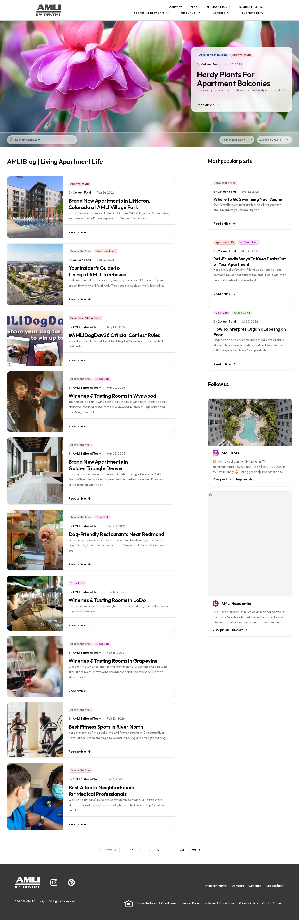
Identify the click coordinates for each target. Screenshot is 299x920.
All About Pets (249, 242)
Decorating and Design (213, 54)
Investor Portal (216, 885)
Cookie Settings (273, 903)
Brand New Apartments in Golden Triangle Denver (98, 464)
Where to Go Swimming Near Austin (247, 199)
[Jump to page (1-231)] (170, 850)
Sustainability (252, 13)
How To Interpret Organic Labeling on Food (249, 331)
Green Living (242, 312)
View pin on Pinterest (228, 630)
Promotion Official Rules (85, 318)
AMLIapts (230, 453)
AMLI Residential (236, 603)
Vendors (238, 885)
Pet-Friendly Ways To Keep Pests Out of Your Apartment (249, 261)
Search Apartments (149, 13)
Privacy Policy (248, 903)
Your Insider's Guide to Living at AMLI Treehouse (97, 271)
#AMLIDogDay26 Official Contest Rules (114, 335)
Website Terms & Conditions (156, 903)
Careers (218, 13)
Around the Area (80, 251)
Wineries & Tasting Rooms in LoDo (107, 600)
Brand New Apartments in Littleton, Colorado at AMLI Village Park (109, 203)
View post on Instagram (230, 479)
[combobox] (236, 140)
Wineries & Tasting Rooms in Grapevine (113, 660)
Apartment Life (242, 54)
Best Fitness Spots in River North (106, 726)
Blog (194, 7)
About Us (188, 13)
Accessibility (274, 885)
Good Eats (102, 378)
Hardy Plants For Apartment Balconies (233, 78)
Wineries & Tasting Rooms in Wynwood (112, 395)
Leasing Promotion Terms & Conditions (208, 903)
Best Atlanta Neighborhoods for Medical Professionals (101, 790)
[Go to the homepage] (48, 10)
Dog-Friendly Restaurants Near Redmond (116, 534)
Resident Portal (251, 7)
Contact (175, 7)
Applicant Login (218, 7)
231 (181, 850)
